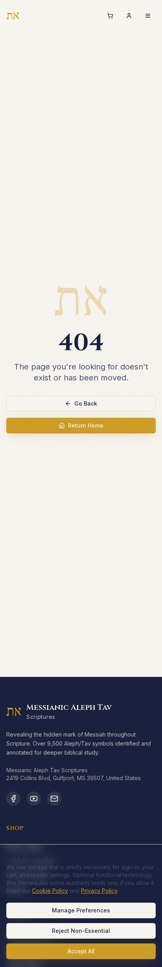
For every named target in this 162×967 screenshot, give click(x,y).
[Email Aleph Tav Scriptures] (54, 799)
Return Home (85, 425)
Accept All (81, 951)
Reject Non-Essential (81, 930)
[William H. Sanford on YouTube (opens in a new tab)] (34, 799)
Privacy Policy (99, 890)
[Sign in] (129, 16)
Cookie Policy (50, 890)
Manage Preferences (81, 910)
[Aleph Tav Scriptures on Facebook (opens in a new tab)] (13, 799)
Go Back (85, 403)
